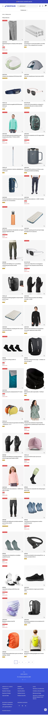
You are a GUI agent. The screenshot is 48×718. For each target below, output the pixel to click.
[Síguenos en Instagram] (22, 705)
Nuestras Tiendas (6, 690)
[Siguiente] (32, 662)
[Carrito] (45, 6)
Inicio (3, 14)
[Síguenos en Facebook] (19, 705)
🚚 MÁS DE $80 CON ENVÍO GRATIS (24, 1)
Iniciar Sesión (21, 688)
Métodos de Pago (37, 693)
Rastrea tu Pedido (6, 693)
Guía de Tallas (5, 695)
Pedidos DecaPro (22, 695)
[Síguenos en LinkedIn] (25, 705)
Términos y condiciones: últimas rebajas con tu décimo (38, 697)
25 (29, 662)
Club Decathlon (21, 690)
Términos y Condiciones (38, 688)
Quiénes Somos (21, 693)
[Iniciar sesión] (42, 5)
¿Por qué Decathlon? (7, 706)
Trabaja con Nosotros (7, 704)
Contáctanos (5, 688)
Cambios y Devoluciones (38, 690)
